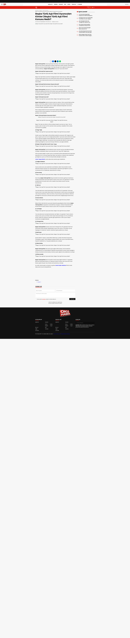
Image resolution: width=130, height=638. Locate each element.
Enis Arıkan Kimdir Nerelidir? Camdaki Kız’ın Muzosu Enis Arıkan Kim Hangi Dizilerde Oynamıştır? (84, 25)
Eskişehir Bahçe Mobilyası (65, 333)
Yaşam (51, 325)
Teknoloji (74, 4)
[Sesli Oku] (51, 61)
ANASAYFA (50, 4)
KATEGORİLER (38, 319)
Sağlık (68, 4)
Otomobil (79, 4)
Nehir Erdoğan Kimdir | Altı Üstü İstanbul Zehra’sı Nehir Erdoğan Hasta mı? (85, 35)
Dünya (46, 324)
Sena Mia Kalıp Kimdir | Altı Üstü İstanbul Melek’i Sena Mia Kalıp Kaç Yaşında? (85, 32)
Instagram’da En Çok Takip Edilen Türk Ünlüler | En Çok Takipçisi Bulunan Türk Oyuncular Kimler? (86, 18)
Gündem (56, 4)
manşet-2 (39, 282)
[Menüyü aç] (2, 4)
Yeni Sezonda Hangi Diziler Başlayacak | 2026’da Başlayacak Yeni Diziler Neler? (86, 15)
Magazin (46, 325)
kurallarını (44, 299)
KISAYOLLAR (58, 319)
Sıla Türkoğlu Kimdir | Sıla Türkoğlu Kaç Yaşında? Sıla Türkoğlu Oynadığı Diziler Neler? (85, 22)
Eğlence (40, 10)
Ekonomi (61, 4)
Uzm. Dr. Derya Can (57, 333)
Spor (65, 4)
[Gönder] (93, 323)
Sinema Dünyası (45, 10)
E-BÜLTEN (78, 319)
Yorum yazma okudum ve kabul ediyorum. (46, 299)
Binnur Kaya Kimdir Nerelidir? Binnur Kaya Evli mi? (85, 28)
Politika (51, 324)
